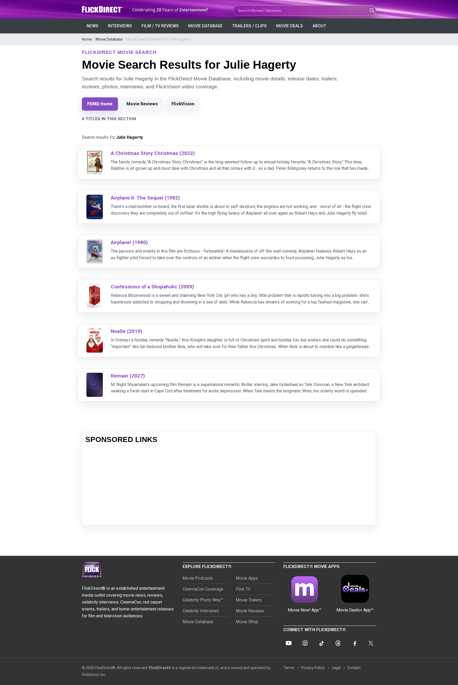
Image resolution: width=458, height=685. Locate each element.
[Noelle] (94, 331)
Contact (353, 668)
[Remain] (94, 376)
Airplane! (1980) (129, 242)
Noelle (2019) (126, 331)
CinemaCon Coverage (203, 589)
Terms (288, 668)
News (92, 25)
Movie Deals (289, 25)
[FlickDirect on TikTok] (321, 643)
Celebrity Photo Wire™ (203, 599)
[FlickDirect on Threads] (338, 643)
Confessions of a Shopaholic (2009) (152, 287)
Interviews (120, 25)
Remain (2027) (128, 376)
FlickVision (182, 103)
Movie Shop (247, 621)
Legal (336, 668)
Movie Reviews (142, 103)
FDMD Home (100, 103)
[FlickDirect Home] (103, 9)
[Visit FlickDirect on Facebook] (354, 643)
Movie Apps (247, 578)
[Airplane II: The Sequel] (94, 198)
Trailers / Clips (249, 25)
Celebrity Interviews (201, 610)
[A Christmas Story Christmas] (94, 153)
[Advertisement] (229, 485)
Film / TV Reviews (160, 25)
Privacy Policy (313, 668)
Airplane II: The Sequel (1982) (145, 198)
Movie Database (205, 25)
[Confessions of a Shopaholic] (94, 286)
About (319, 25)
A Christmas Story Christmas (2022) (153, 153)
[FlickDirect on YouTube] (288, 643)
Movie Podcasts (198, 578)
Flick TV (243, 589)
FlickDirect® (160, 668)
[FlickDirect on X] (370, 643)
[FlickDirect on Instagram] (305, 643)
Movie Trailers (249, 599)
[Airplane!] (94, 242)
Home (87, 39)
